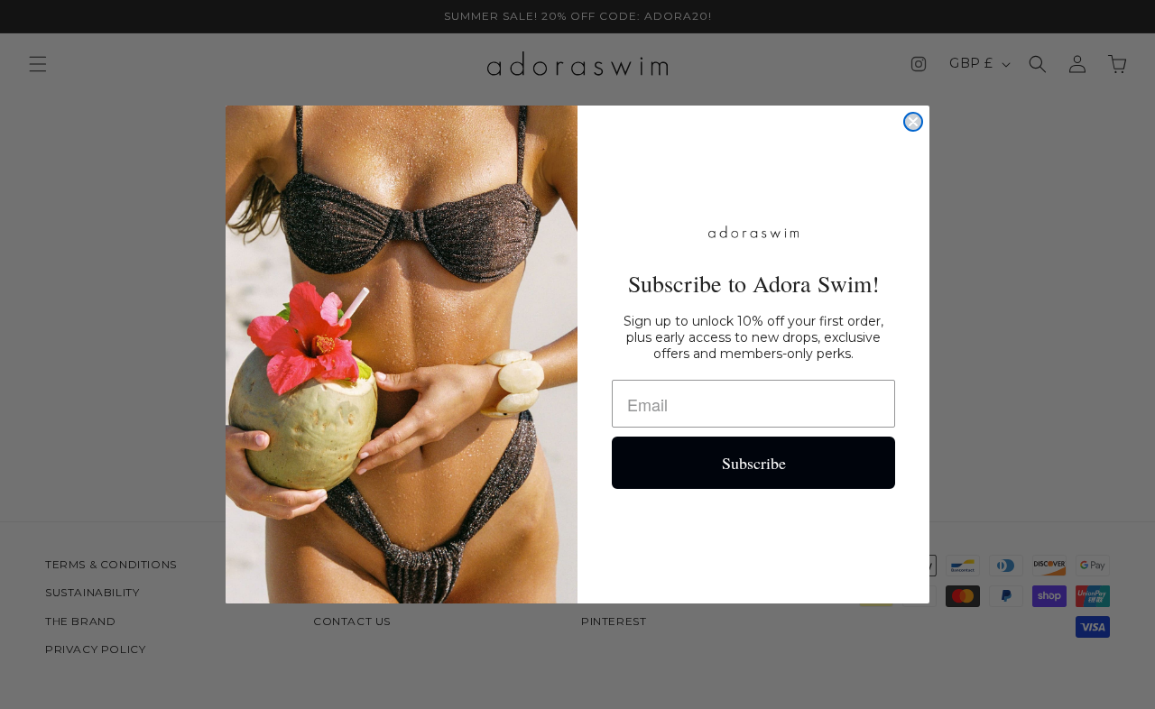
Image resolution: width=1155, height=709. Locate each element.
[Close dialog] (913, 122)
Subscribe (754, 463)
